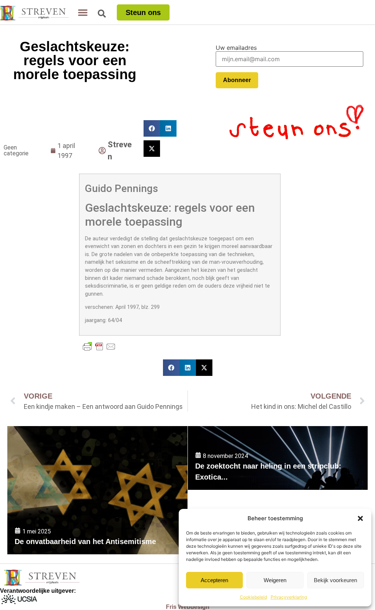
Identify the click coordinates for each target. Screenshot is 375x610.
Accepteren (214, 580)
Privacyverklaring (289, 597)
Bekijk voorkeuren (335, 580)
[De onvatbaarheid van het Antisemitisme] (97, 490)
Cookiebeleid (253, 597)
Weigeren (275, 580)
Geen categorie (16, 150)
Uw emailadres (236, 48)
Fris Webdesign (187, 607)
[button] (360, 518)
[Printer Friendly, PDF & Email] (99, 346)
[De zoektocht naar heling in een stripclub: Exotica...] (278, 458)
